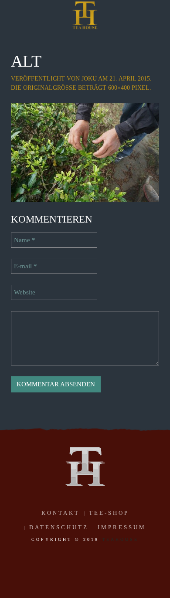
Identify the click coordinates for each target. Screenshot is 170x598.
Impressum (122, 527)
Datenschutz (58, 527)
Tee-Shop (109, 513)
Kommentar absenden (56, 384)
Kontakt (60, 513)
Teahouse (120, 539)
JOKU (89, 78)
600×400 (119, 87)
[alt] (85, 152)
